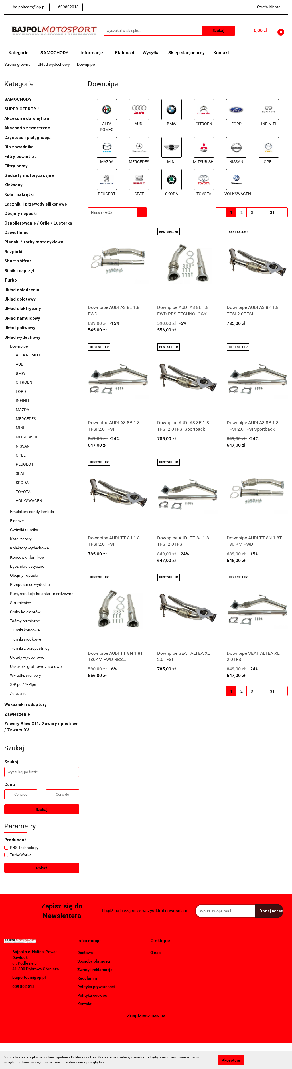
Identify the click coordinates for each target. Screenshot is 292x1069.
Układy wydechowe (27, 657)
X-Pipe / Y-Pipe (23, 684)
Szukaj (42, 809)
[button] (89, 941)
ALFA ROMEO (28, 355)
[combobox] (117, 212)
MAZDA (22, 409)
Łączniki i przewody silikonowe (36, 204)
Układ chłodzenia (22, 289)
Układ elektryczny (23, 308)
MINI (20, 428)
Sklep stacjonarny (186, 52)
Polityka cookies (92, 995)
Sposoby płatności (93, 961)
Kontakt (221, 52)
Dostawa (85, 952)
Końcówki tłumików (28, 557)
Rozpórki (13, 251)
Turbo (11, 280)
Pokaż (41, 868)
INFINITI (23, 400)
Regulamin (87, 978)
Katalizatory (21, 539)
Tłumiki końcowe (25, 630)
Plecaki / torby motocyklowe (33, 242)
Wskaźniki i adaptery (26, 704)
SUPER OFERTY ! (21, 109)
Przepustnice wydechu (30, 584)
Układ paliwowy (20, 327)
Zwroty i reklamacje (95, 969)
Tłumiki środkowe (26, 639)
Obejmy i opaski (21, 213)
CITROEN (24, 382)
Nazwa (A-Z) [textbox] (101, 212)
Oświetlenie (17, 232)
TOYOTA (23, 491)
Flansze (17, 520)
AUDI (20, 364)
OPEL (21, 455)
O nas (155, 952)
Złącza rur (19, 693)
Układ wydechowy (23, 337)
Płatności (124, 52)
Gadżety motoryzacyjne (29, 175)
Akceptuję (231, 1060)
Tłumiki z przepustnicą (30, 648)
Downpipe (19, 346)
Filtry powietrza (21, 156)
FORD (21, 391)
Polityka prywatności (96, 986)
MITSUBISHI (26, 437)
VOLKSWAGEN (29, 500)
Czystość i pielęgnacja (27, 137)
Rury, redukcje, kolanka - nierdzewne (42, 593)
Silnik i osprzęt (20, 270)
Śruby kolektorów (25, 612)
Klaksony (13, 185)
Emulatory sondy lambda (32, 511)
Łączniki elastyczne (27, 566)
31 (272, 212)
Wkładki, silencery (26, 675)
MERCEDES (26, 418)
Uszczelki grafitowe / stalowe (36, 666)
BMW (21, 373)
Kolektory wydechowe (30, 548)
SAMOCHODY (55, 52)
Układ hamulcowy (22, 318)
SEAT (20, 473)
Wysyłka (151, 52)
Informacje (92, 52)
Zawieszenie (17, 714)
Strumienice (20, 602)
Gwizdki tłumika (24, 530)
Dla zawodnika (19, 146)
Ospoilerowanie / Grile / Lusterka (38, 223)
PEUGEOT (24, 464)
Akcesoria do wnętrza (27, 118)
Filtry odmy (16, 166)
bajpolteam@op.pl (29, 977)
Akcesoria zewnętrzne (27, 127)
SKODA (22, 482)
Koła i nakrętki (19, 194)
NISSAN (23, 446)
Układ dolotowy (20, 299)
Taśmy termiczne (25, 621)
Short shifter (18, 261)
